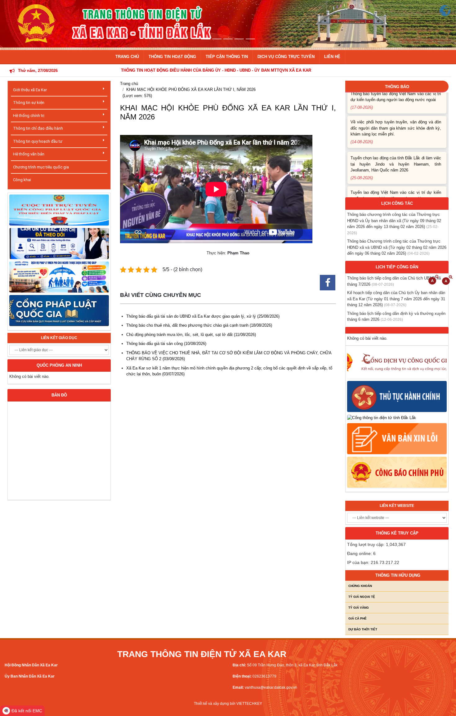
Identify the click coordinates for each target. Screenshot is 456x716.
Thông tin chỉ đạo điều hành (38, 128)
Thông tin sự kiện (28, 102)
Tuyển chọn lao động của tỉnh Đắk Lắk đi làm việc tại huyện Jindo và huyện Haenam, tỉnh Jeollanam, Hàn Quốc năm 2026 (396, 156)
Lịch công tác (397, 203)
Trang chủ (129, 83)
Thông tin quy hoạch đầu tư (37, 141)
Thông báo (397, 86)
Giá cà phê (357, 618)
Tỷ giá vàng (358, 607)
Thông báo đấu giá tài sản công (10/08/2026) (166, 343)
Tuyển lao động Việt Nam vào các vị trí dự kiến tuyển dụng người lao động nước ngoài (396, 188)
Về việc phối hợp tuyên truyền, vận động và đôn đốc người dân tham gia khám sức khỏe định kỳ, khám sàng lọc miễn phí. (396, 120)
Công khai (22, 179)
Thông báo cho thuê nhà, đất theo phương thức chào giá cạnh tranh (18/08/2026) (199, 325)
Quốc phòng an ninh (59, 365)
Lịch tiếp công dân (397, 267)
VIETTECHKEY (249, 703)
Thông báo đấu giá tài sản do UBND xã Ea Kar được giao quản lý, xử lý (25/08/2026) (202, 316)
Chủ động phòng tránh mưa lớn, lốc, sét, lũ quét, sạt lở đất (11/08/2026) (191, 334)
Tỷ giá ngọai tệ (361, 596)
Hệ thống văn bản (28, 154)
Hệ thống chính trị (28, 115)
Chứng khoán (360, 586)
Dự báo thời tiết (362, 629)
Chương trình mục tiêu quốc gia (41, 167)
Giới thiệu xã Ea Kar (30, 89)
